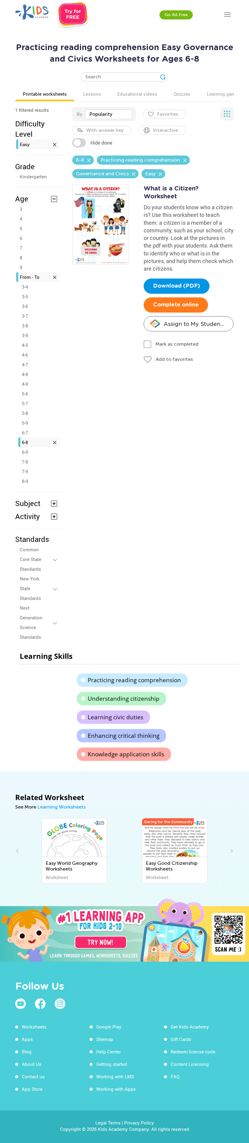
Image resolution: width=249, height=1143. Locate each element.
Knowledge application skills (126, 754)
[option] (74, 851)
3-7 (25, 316)
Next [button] (231, 851)
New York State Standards (30, 588)
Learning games (223, 94)
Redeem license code (193, 1052)
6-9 (25, 452)
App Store (32, 1089)
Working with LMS (115, 1076)
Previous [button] (18, 851)
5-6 (25, 394)
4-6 (25, 355)
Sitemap (104, 1039)
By (79, 114)
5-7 (25, 403)
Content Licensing (190, 1064)
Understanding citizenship (123, 699)
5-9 (25, 423)
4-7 (25, 364)
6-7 (25, 432)
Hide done (101, 142)
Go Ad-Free (176, 14)
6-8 (25, 442)
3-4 (25, 287)
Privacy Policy (139, 1123)
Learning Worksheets (61, 807)
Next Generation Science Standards (31, 622)
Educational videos (137, 94)
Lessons (92, 94)
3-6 (25, 306)
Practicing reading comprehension (134, 680)
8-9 (25, 481)
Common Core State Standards (30, 559)
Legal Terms (108, 1123)
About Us (31, 1064)
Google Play (108, 1027)
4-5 (25, 345)
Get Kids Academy (190, 1027)
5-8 (25, 413)
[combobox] (108, 114)
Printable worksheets (45, 94)
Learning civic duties (115, 717)
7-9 (25, 471)
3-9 (25, 335)
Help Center (108, 1052)
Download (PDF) (176, 286)
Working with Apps (116, 1089)
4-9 (25, 384)
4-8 (25, 374)
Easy (25, 144)
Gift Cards (181, 1039)
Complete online (176, 305)
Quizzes (182, 94)
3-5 (25, 296)
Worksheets (34, 1027)
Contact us (33, 1076)
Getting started (111, 1064)
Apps (27, 1039)
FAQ (175, 1076)
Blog (27, 1052)
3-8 (25, 326)
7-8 (25, 462)
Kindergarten (33, 176)
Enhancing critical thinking (123, 736)
